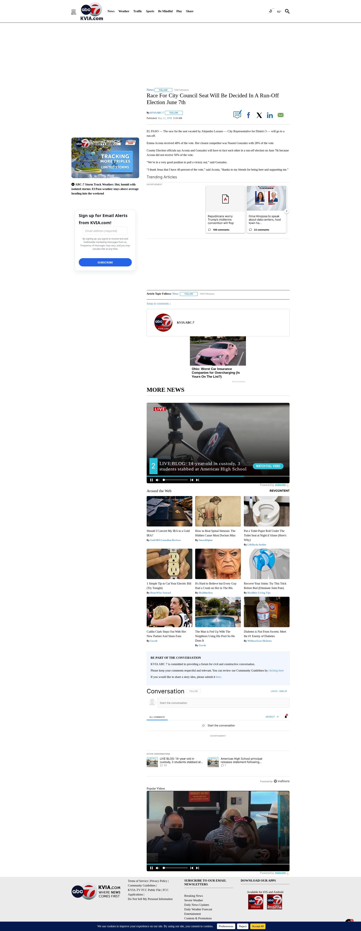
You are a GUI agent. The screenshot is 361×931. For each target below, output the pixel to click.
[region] (218, 736)
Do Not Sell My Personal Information (150, 899)
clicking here (276, 670)
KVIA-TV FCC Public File (144, 890)
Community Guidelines (141, 885)
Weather (123, 11)
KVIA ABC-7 (157, 112)
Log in (274, 691)
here (218, 676)
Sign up (283, 691)
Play (179, 11)
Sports (150, 11)
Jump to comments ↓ (159, 303)
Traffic (137, 11)
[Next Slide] (286, 211)
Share (189, 11)
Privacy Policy (158, 881)
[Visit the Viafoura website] (282, 781)
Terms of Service (138, 881)
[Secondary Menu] (76, 11)
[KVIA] (91, 11)
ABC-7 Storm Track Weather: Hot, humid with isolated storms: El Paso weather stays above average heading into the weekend (105, 189)
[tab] (157, 717)
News (111, 11)
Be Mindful (165, 11)
